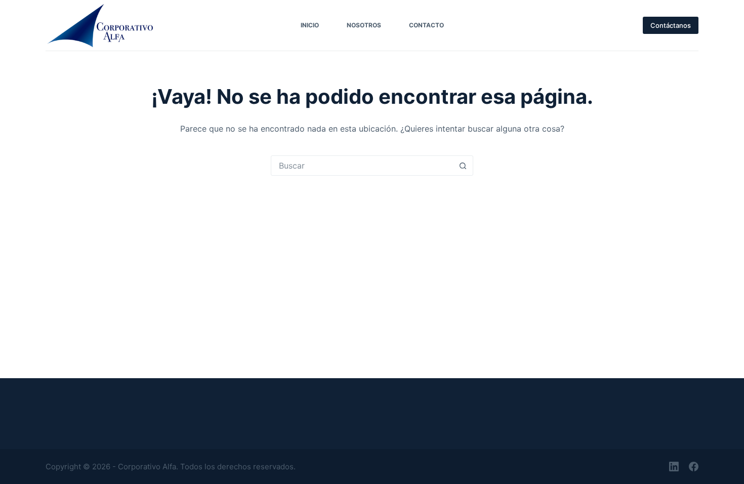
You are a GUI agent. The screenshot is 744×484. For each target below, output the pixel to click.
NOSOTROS (364, 25)
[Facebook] (693, 466)
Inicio (310, 25)
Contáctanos (670, 25)
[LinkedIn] (674, 466)
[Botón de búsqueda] (462, 165)
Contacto (426, 25)
